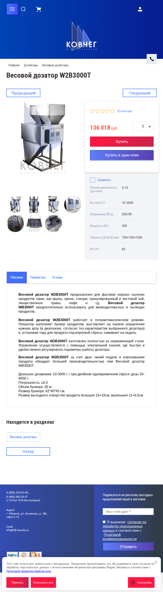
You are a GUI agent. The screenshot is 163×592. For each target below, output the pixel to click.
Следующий (139, 93)
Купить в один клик (122, 155)
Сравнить (104, 180)
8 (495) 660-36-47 (17, 496)
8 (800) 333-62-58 (17, 492)
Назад (28, 451)
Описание (16, 277)
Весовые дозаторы (55, 65)
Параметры (38, 277)
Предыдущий (23, 93)
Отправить (128, 546)
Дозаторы (31, 65)
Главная (14, 65)
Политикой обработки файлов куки (28, 571)
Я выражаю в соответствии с (124, 530)
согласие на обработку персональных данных (124, 526)
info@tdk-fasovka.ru (17, 530)
